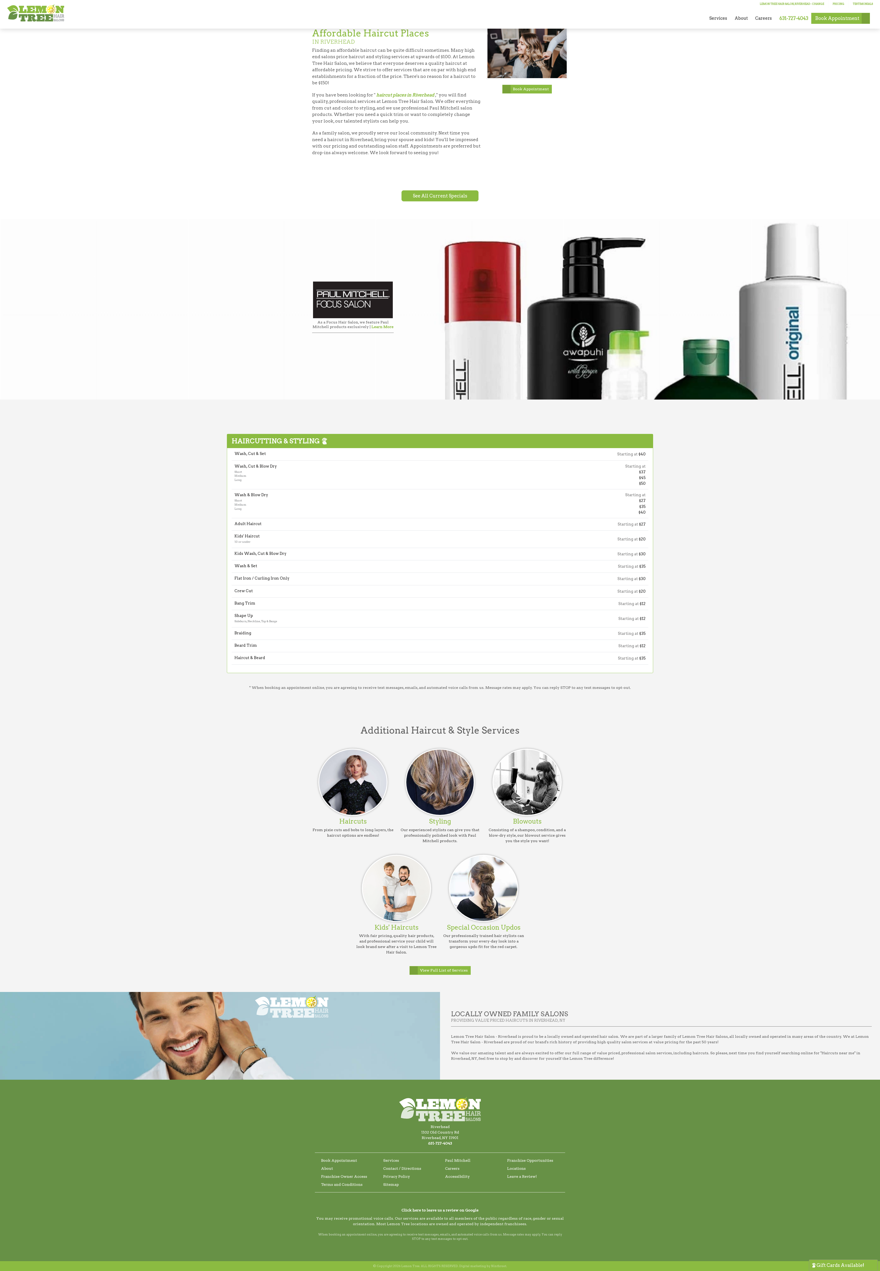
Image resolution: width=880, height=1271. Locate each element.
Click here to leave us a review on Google (440, 1210)
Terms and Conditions (342, 1184)
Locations (516, 1168)
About (741, 18)
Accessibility (457, 1176)
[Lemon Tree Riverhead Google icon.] (446, 1202)
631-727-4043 (440, 1143)
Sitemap (391, 1184)
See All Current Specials (440, 196)
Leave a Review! (522, 1176)
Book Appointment (531, 89)
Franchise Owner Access (344, 1176)
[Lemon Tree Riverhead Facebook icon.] (434, 1202)
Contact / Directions (402, 1168)
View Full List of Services (444, 970)
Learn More (382, 327)
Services (718, 18)
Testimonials (863, 3)
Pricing (838, 3)
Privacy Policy (396, 1176)
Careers (763, 18)
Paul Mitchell (457, 1160)
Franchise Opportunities (530, 1160)
